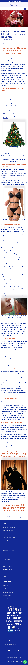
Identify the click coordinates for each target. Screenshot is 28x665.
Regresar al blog (15, 517)
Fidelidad (5, 573)
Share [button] (4, 44)
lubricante (6, 405)
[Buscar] (25, 9)
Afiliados (5, 576)
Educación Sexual (7, 569)
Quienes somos (7, 559)
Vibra (12, 657)
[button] (3, 5)
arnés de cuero (18, 173)
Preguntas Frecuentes (9, 527)
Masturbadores (7, 595)
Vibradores (6, 585)
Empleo (5, 563)
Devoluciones (6, 534)
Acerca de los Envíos (8, 530)
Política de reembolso (16, 659)
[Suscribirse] (23, 645)
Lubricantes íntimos (8, 592)
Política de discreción (9, 566)
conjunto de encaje (7, 175)
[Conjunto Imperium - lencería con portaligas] (14, 204)
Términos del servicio (21, 661)
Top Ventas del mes (8, 599)
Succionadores (7, 589)
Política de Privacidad (9, 547)
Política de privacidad (9, 661)
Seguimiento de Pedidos (9, 537)
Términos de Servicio (8, 550)
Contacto (5, 540)
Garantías (5, 543)
